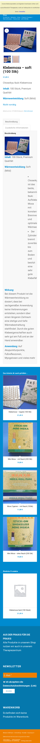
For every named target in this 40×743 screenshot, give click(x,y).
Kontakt (24, 732)
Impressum (30, 732)
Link (34, 685)
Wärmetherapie (28, 111)
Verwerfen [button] (22, 11)
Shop (5, 15)
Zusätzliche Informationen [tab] (16, 128)
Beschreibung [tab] (11, 122)
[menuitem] (6, 739)
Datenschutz (6, 736)
